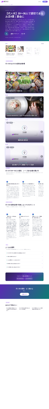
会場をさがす (24, 294)
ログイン (39, 1)
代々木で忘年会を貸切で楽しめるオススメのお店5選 (24, 309)
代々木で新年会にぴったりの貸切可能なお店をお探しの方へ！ (37, 309)
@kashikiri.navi (21, 278)
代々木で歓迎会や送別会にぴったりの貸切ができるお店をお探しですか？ (11, 309)
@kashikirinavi (29, 278)
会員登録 (45, 1)
